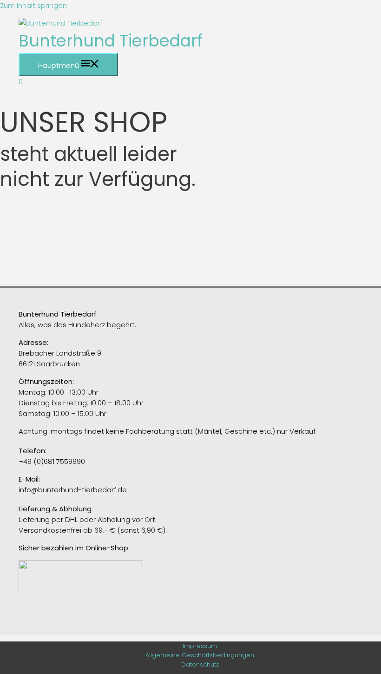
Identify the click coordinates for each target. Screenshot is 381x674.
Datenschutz (200, 664)
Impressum (200, 645)
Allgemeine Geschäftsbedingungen (199, 655)
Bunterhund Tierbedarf (110, 40)
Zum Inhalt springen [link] (33, 5)
